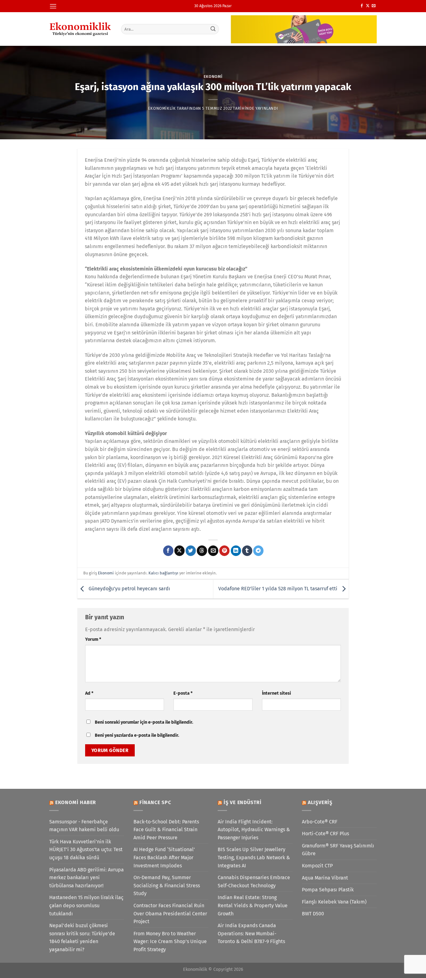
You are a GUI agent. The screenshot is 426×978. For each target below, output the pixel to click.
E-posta (182, 693)
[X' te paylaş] (179, 550)
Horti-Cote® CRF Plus (325, 834)
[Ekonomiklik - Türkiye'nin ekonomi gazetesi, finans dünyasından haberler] (80, 29)
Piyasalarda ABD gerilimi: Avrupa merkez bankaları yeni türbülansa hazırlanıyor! (86, 878)
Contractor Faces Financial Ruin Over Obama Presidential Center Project (170, 913)
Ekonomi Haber (75, 802)
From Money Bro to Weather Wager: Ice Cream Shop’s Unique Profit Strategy (170, 941)
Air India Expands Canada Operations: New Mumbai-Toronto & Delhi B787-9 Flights (251, 933)
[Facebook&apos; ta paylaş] (168, 550)
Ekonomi (213, 76)
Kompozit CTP (317, 866)
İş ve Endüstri (243, 802)
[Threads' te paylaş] (202, 550)
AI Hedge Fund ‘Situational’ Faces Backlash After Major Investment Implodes (164, 857)
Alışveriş (320, 802)
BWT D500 (313, 914)
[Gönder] (213, 29)
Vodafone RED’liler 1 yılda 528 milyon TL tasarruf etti (278, 589)
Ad (89, 693)
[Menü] (53, 6)
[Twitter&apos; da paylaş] (191, 550)
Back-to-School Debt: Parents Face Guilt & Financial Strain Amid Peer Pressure (166, 830)
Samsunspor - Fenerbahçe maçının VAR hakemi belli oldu (84, 826)
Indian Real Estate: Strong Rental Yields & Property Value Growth (253, 905)
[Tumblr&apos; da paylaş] (247, 550)
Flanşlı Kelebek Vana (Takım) (334, 902)
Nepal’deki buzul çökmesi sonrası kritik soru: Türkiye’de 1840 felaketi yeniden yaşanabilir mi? (82, 937)
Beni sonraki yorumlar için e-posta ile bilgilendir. (144, 722)
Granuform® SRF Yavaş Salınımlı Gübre (338, 850)
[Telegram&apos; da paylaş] (258, 550)
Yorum (93, 639)
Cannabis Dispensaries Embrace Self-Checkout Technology (254, 882)
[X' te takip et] (368, 6)
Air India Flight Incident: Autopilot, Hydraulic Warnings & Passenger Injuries (254, 830)
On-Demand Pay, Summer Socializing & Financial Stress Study (166, 885)
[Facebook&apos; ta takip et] (362, 6)
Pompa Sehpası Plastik (328, 890)
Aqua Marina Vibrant (325, 878)
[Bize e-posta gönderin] (373, 6)
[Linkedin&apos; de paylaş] (236, 550)
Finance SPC (155, 802)
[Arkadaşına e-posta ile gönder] (213, 550)
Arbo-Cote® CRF (319, 822)
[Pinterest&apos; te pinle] (224, 550)
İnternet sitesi (276, 693)
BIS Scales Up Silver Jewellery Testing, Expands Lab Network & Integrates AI (254, 857)
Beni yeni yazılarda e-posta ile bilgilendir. (137, 735)
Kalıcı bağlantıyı (163, 573)
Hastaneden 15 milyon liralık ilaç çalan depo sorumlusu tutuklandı (86, 905)
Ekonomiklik (162, 108)
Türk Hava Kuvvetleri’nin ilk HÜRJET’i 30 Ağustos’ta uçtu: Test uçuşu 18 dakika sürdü (86, 850)
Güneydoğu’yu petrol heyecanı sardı (128, 589)
